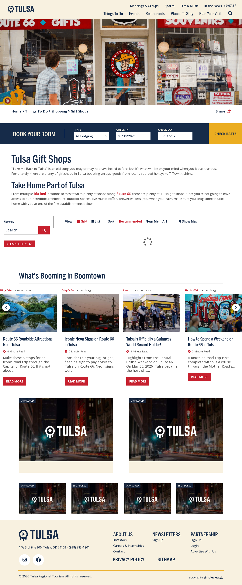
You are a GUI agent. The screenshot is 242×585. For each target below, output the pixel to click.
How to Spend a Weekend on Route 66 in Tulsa (210, 341)
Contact (119, 551)
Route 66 (123, 194)
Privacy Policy (128, 559)
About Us (123, 534)
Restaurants (155, 13)
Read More (14, 381)
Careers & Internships (128, 546)
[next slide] (236, 307)
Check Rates (225, 134)
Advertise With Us (203, 551)
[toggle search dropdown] (230, 13)
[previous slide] (6, 307)
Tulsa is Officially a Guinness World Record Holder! (148, 341)
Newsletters (166, 534)
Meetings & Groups (144, 6)
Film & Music (189, 6)
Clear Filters (17, 244)
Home (16, 111)
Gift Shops (79, 111)
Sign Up (157, 540)
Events (134, 13)
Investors (120, 540)
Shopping (59, 111)
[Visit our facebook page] (38, 560)
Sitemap (166, 559)
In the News (213, 6)
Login (195, 546)
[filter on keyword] (44, 230)
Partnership (204, 534)
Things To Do (113, 13)
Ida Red (40, 194)
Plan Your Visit (210, 13)
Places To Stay (182, 13)
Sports (170, 6)
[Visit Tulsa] (21, 9)
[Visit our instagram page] (24, 560)
